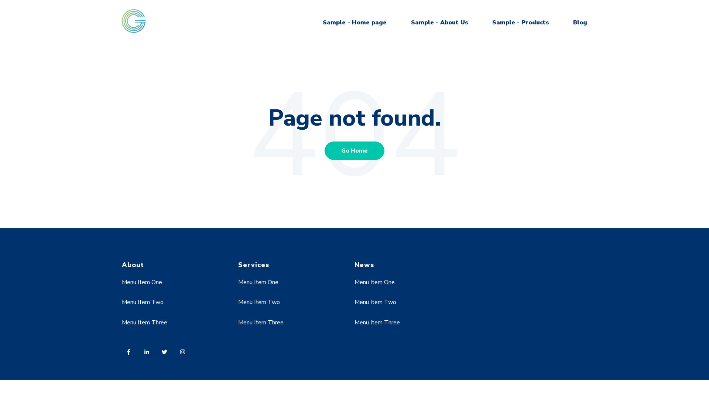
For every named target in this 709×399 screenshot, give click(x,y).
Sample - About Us (439, 22)
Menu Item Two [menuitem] (143, 302)
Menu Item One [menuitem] (142, 282)
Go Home (354, 151)
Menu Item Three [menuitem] (144, 322)
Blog (580, 22)
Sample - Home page (355, 22)
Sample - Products (520, 22)
